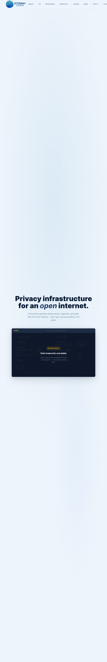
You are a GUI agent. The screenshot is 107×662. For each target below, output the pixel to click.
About (31, 4)
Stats (95, 4)
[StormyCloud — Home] (16, 4)
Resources (50, 4)
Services (63, 4)
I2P (39, 4)
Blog (86, 4)
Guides (76, 4)
